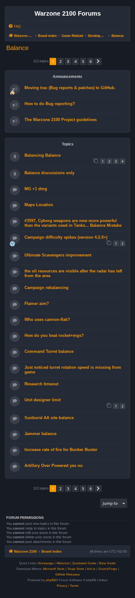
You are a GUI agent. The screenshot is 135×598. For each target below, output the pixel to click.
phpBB (51, 580)
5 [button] (83, 61)
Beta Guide (107, 563)
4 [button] (75, 61)
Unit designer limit (42, 400)
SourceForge (107, 568)
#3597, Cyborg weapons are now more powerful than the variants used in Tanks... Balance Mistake (73, 223)
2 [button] (60, 61)
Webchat (63, 563)
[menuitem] (14, 26)
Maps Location (38, 204)
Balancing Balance (42, 155)
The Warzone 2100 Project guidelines (60, 119)
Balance (17, 47)
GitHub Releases (67, 574)
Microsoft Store (54, 568)
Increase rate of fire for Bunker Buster (60, 449)
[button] (98, 61)
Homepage (46, 563)
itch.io (91, 568)
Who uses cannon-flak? (47, 319)
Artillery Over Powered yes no (53, 465)
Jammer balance (40, 433)
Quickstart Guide (84, 563)
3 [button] (68, 61)
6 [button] (90, 61)
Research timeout (41, 384)
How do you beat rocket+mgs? (54, 335)
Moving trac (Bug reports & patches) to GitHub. (70, 87)
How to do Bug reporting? (49, 103)
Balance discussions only (49, 172)
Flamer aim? (36, 303)
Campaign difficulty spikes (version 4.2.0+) (65, 237)
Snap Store (76, 568)
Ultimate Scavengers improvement (57, 255)
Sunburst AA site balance (49, 417)
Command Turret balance (48, 351)
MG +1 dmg (35, 188)
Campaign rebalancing (46, 287)
